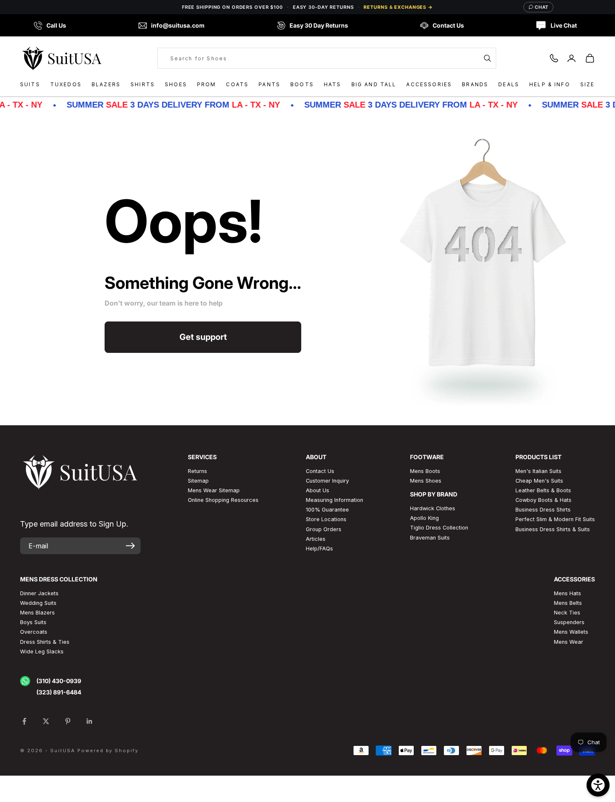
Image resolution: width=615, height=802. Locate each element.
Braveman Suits (430, 538)
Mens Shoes (425, 481)
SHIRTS (143, 84)
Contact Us (320, 471)
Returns (197, 471)
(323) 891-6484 (58, 692)
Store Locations (326, 519)
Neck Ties (567, 612)
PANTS (269, 84)
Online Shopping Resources (223, 500)
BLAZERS (106, 84)
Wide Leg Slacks (42, 651)
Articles (315, 539)
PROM (206, 84)
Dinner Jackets (39, 593)
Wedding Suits (38, 603)
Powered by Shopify (108, 750)
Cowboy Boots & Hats (543, 500)
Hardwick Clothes (432, 508)
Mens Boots (425, 471)
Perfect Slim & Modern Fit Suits (555, 519)
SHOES (176, 84)
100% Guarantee (327, 509)
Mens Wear (568, 642)
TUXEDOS (66, 84)
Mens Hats (567, 593)
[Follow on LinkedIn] (89, 721)
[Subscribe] (130, 545)
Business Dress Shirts (543, 509)
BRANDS (475, 84)
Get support (203, 337)
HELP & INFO (549, 84)
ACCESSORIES (429, 84)
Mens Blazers (37, 612)
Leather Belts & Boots (543, 490)
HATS (332, 84)
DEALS (508, 84)
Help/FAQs (319, 548)
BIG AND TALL (374, 84)
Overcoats (33, 632)
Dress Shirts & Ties (44, 642)
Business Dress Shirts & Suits (552, 529)
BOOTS (302, 84)
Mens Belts (568, 603)
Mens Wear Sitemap (214, 490)
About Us (317, 490)
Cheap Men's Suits (539, 481)
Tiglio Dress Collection (439, 527)
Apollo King (424, 518)
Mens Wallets (571, 632)
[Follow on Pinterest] (68, 721)
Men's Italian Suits (538, 471)
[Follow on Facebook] (24, 721)
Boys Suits (33, 622)
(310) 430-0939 (58, 680)
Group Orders (323, 529)
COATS (237, 84)
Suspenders (569, 622)
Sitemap (198, 481)
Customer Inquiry (327, 481)
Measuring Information (334, 500)
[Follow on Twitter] (46, 721)
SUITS (30, 84)
